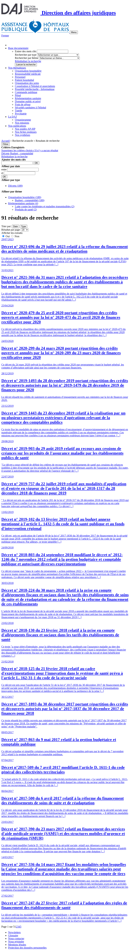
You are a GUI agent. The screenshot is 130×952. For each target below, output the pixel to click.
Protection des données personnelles (27, 947)
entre (4, 169)
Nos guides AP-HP (25, 128)
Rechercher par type (25, 54)
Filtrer (5, 144)
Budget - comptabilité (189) (29, 200)
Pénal (18, 95)
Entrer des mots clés (25, 51)
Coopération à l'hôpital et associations (35, 86)
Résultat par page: (10, 229)
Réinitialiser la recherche (28, 61)
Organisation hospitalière (28, 70)
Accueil (5, 140)
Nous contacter (16, 938)
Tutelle (18, 110)
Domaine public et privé (28, 101)
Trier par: (6, 226)
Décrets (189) (15, 185)
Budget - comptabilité (21, 153)
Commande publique (26, 92)
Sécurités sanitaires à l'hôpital (30, 107)
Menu (74, 32)
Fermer (5, 35)
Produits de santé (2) (26, 209)
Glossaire (13, 935)
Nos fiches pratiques (26, 131)
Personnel (20, 77)
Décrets (5, 153)
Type (23, 226)
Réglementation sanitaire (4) (23, 203)
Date (15, 226)
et (2, 173)
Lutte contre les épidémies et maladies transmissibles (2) (44, 206)
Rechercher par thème (26, 58)
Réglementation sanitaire (28, 98)
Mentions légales (17, 944)
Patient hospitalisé (24, 80)
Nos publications (17, 125)
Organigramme (23, 119)
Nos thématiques (17, 67)
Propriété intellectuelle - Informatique (35, 89)
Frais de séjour (22, 104)
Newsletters (14, 932)
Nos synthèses (22, 135)
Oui (7, 236)
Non (16, 236)
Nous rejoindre (16, 941)
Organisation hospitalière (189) (24, 197)
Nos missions (22, 122)
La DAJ (12, 116)
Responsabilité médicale (28, 73)
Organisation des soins (27, 83)
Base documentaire (18, 48)
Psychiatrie (21, 113)
